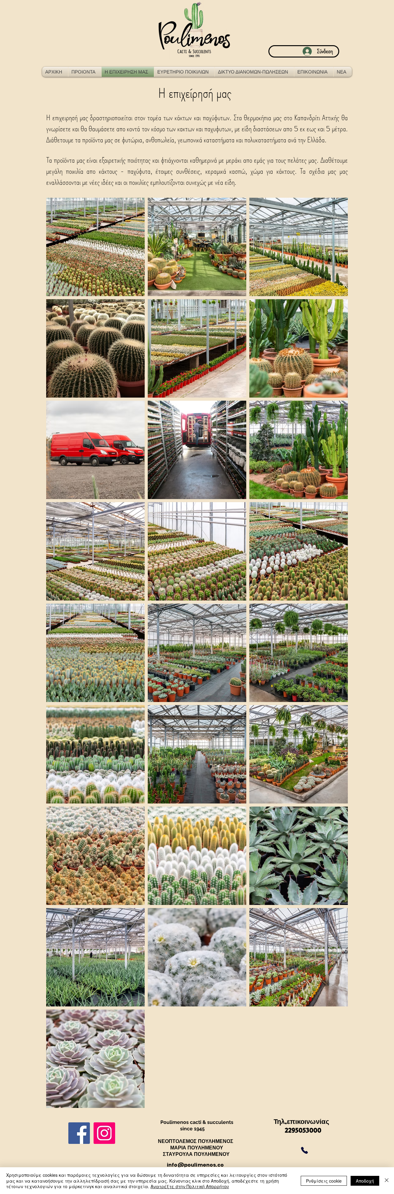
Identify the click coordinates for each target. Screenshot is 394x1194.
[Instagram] (104, 1133)
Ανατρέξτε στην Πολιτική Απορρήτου (190, 1186)
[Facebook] (79, 1133)
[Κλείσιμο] (386, 1180)
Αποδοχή (365, 1181)
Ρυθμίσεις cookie (324, 1181)
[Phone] (304, 1150)
